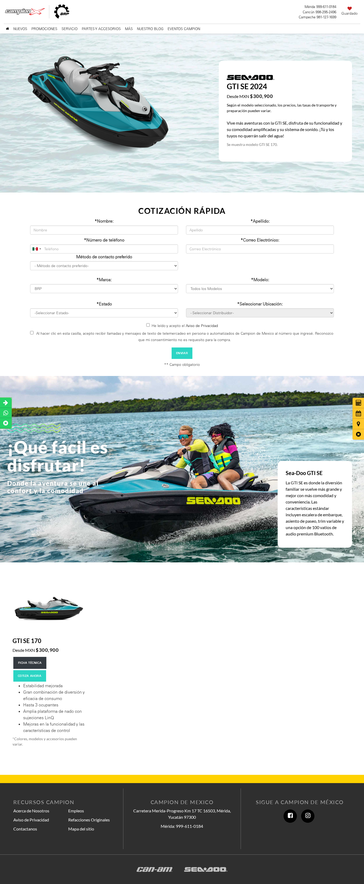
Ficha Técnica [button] (30, 663)
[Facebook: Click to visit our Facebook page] (290, 816)
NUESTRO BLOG (150, 29)
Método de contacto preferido (104, 256)
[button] (358, 434)
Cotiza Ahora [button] (30, 676)
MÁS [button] (129, 29)
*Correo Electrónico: (260, 240)
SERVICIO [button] (70, 29)
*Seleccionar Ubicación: (260, 303)
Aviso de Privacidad (202, 325)
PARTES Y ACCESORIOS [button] (101, 29)
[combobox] (36, 249)
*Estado (104, 303)
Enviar (182, 353)
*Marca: (104, 279)
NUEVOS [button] (20, 29)
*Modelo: (260, 279)
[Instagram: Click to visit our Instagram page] (307, 816)
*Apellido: (260, 221)
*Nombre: (104, 221)
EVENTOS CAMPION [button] (184, 29)
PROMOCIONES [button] (44, 29)
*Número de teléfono (104, 240)
